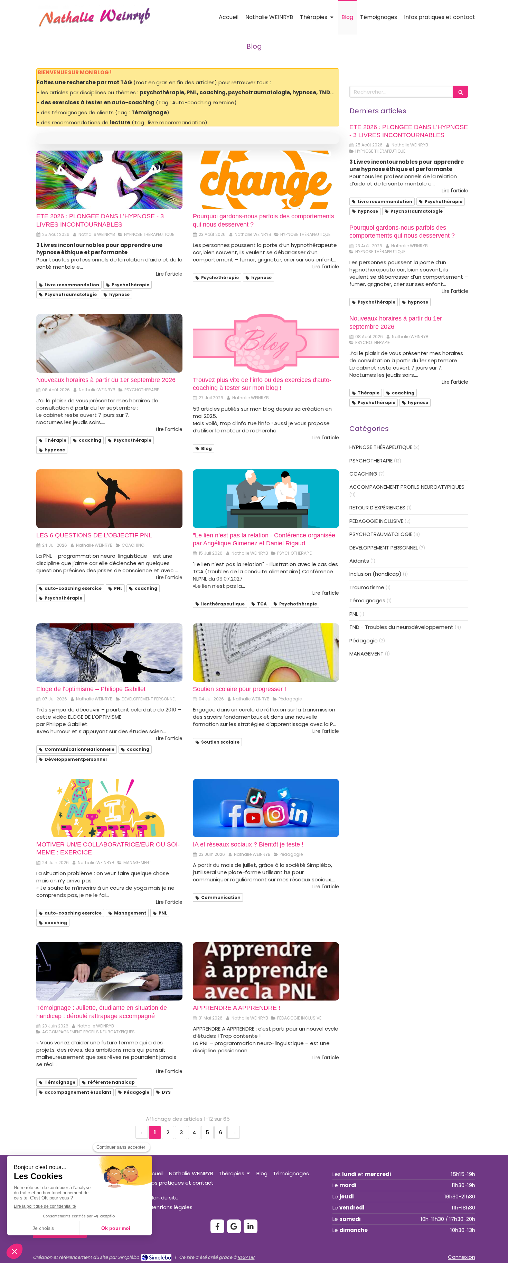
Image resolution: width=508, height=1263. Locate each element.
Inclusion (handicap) (375, 573)
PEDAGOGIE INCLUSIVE (376, 521)
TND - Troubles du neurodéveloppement (401, 627)
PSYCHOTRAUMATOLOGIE (380, 534)
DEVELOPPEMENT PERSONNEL (383, 547)
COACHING (363, 473)
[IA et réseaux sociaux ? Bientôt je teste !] (266, 808)
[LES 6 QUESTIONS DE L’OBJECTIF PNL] (109, 498)
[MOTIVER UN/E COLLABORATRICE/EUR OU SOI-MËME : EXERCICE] (109, 808)
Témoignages (367, 600)
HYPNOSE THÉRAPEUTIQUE (380, 447)
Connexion (461, 1257)
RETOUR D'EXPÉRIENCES (377, 507)
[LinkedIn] (250, 1226)
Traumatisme (366, 587)
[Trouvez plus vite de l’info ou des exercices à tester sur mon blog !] (266, 343)
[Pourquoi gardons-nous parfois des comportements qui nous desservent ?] (266, 180)
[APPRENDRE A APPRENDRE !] (266, 971)
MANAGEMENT (366, 653)
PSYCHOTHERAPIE (371, 460)
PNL (353, 614)
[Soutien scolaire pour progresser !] (266, 652)
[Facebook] (217, 1226)
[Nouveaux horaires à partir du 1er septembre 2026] (109, 343)
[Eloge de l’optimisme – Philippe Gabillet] (109, 652)
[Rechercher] (460, 92)
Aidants (359, 560)
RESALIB (245, 1257)
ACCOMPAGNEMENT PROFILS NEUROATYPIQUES (406, 486)
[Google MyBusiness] (234, 1226)
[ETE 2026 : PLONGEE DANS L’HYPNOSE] (109, 180)
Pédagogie (363, 640)
